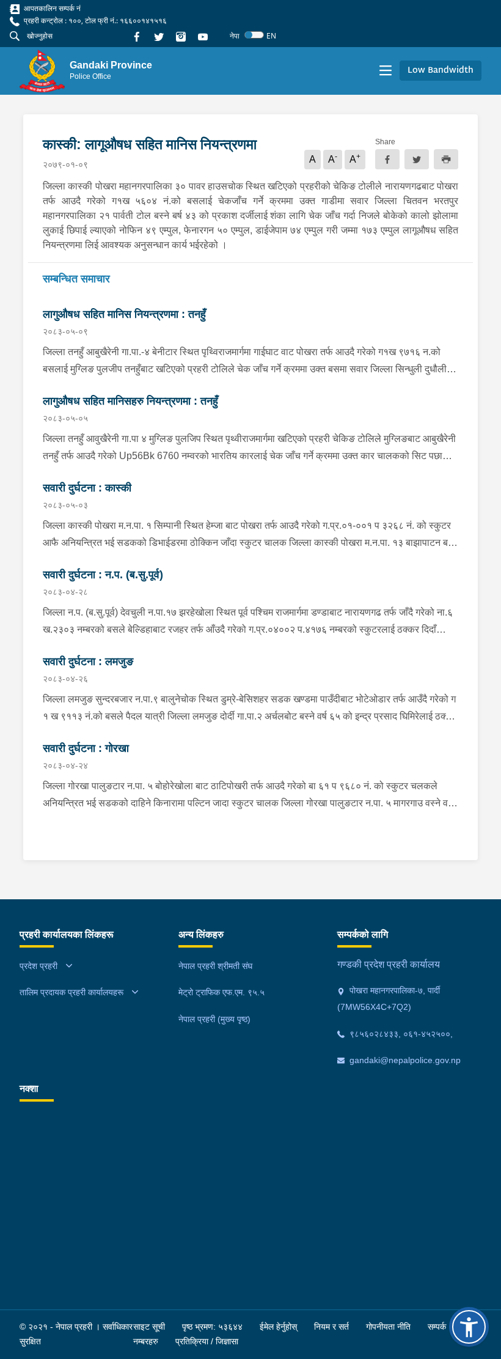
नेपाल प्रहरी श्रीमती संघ (215, 966)
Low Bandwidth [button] (441, 70)
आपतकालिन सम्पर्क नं (51, 8)
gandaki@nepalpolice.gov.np (404, 1060)
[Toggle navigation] (385, 71)
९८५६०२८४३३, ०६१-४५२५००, (400, 1034)
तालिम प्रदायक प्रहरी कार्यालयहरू (71, 992)
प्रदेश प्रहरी (38, 966)
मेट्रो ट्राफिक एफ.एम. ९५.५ (221, 992)
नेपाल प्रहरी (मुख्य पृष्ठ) (214, 1019)
